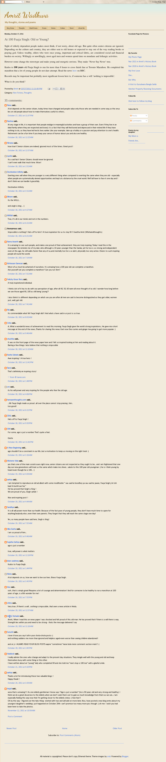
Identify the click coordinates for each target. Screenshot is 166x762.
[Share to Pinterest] (64, 88)
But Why (132, 80)
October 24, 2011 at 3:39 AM (20, 683)
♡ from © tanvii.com (17, 377)
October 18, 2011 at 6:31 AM (20, 236)
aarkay (9, 480)
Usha (9, 323)
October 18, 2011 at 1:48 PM (20, 381)
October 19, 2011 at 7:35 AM (20, 523)
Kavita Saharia (13, 355)
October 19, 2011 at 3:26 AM (20, 455)
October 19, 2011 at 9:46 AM (20, 536)
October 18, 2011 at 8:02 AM (20, 317)
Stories (53, 28)
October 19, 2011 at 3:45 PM (20, 581)
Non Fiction (18, 93)
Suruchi (10, 632)
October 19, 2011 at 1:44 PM (20, 568)
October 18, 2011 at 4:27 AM (20, 210)
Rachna (10, 121)
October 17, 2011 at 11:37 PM (20, 116)
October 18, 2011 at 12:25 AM (20, 137)
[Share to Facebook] (61, 88)
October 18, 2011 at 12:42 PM (20, 362)
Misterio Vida (12, 461)
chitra (9, 603)
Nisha (9, 574)
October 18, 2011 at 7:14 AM (20, 258)
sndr (109, 757)
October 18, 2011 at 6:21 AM (20, 223)
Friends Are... (133, 141)
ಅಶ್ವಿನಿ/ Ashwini (13, 616)
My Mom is (133, 136)
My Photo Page (135, 57)
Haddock (10, 654)
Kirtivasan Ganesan (15, 264)
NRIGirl (10, 216)
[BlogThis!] (56, 88)
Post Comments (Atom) (70, 735)
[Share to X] (59, 88)
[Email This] (54, 88)
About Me (81, 28)
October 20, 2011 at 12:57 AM (20, 610)
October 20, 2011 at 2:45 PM (20, 648)
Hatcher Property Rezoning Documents (144, 89)
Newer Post (11, 729)
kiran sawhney (13, 561)
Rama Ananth (12, 242)
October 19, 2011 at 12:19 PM (20, 555)
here (75, 70)
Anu (8, 587)
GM (8, 429)
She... (130, 75)
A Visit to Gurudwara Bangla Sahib (142, 84)
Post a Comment (15, 717)
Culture (62, 28)
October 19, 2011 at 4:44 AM (20, 502)
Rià (8, 310)
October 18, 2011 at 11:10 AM (20, 349)
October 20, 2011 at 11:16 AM (20, 626)
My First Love (134, 71)
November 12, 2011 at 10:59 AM (21, 711)
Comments (136, 121)
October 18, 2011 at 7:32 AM (20, 274)
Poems (44, 28)
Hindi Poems (33, 28)
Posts (134, 116)
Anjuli (9, 689)
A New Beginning (14, 448)
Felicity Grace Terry (15, 279)
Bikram (10, 197)
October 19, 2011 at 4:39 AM (20, 474)
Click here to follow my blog (140, 101)
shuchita (10, 339)
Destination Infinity (15, 172)
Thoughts (22, 28)
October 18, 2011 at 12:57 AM (20, 151)
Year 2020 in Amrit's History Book (142, 66)
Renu (9, 105)
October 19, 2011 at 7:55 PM (20, 598)
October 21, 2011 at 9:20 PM (20, 667)
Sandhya (10, 507)
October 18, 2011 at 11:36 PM (20, 442)
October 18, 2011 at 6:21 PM (20, 410)
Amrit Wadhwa (27, 15)
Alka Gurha (11, 529)
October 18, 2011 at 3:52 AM (20, 191)
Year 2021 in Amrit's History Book (142, 62)
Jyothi (9, 156)
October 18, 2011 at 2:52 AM (20, 166)
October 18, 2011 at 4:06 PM (20, 394)
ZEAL (9, 416)
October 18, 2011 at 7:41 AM (20, 304)
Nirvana (10, 143)
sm (8, 387)
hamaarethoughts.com (16, 400)
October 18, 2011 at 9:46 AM (20, 333)
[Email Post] (49, 89)
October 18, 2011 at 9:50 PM (20, 423)
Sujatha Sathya (13, 542)
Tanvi (9, 368)
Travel (71, 28)
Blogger (125, 757)
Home (64, 729)
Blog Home (10, 28)
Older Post (117, 729)
